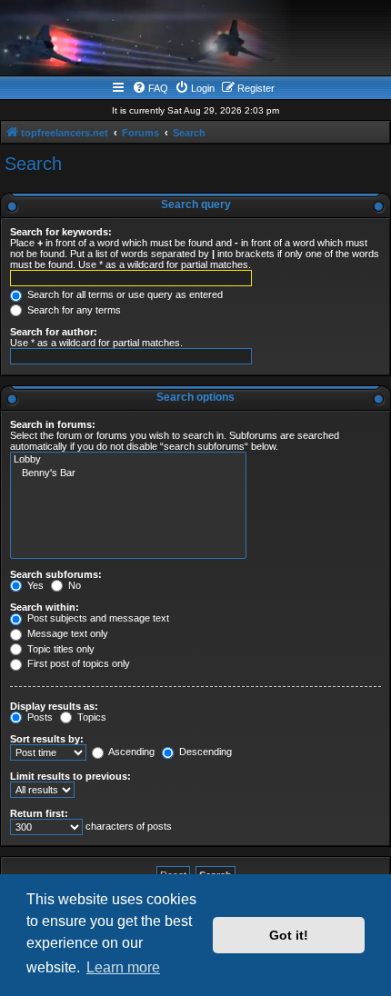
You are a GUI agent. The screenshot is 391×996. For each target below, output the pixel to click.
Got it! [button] (288, 935)
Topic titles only (60, 648)
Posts (39, 717)
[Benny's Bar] (128, 473)
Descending (204, 751)
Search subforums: (56, 574)
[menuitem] (150, 88)
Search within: (44, 607)
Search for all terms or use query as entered (124, 294)
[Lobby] (128, 459)
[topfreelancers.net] (195, 40)
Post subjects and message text (97, 618)
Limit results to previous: (70, 776)
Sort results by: (47, 738)
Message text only (66, 633)
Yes (34, 585)
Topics (90, 717)
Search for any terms (73, 309)
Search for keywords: (61, 231)
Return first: (39, 813)
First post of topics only (77, 663)
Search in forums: (52, 424)
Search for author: (53, 331)
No (73, 585)
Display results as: (54, 706)
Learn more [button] (123, 967)
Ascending (130, 751)
